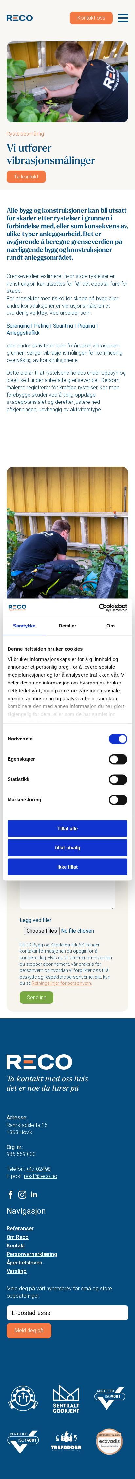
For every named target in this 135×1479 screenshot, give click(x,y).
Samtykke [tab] (24, 625)
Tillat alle (67, 828)
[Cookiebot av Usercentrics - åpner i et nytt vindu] (98, 607)
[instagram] (22, 1195)
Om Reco (18, 1237)
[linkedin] (34, 1195)
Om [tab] (110, 625)
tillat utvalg (67, 848)
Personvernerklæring (32, 1254)
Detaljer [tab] (68, 625)
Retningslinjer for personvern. (62, 983)
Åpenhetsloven (24, 1263)
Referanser (20, 1229)
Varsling (17, 1271)
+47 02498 (38, 1169)
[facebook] (10, 1195)
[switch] (118, 759)
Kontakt (16, 1246)
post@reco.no (40, 1176)
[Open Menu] (123, 18)
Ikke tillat (67, 867)
